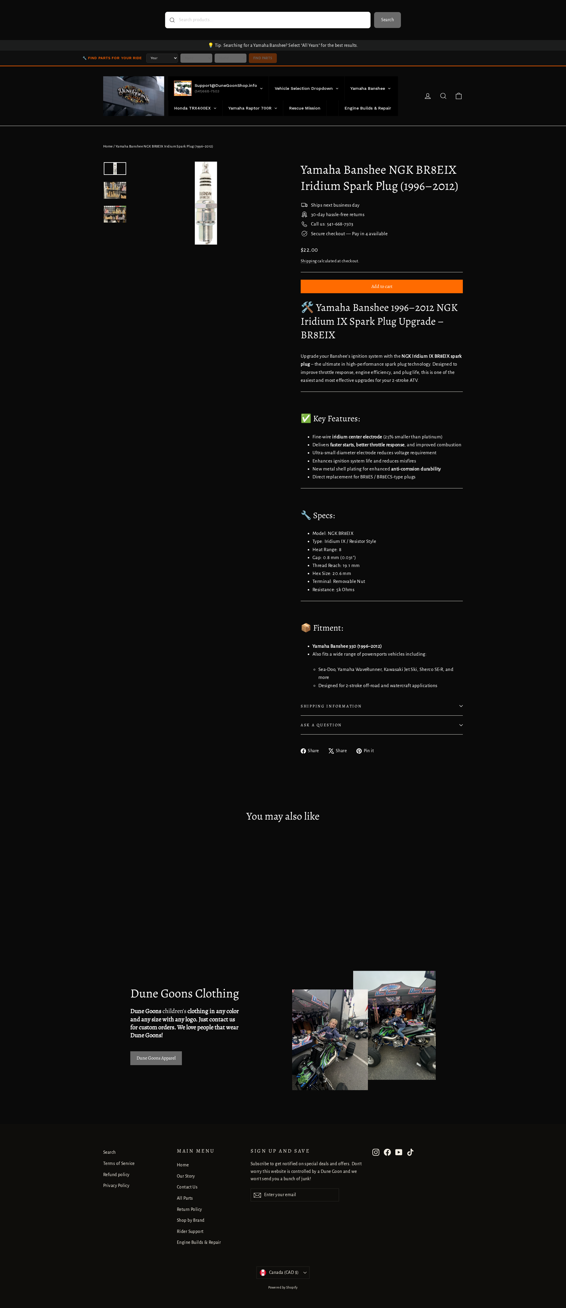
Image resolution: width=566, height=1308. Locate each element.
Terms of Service (119, 1163)
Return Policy (189, 1209)
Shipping (309, 261)
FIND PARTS (262, 58)
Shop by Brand (191, 1220)
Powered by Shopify (283, 1287)
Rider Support (190, 1231)
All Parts (185, 1198)
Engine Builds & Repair (199, 1242)
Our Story (186, 1176)
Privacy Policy (116, 1185)
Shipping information (331, 706)
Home (108, 146)
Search (387, 19)
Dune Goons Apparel (156, 1058)
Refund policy (116, 1174)
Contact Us (187, 1187)
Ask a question (321, 725)
